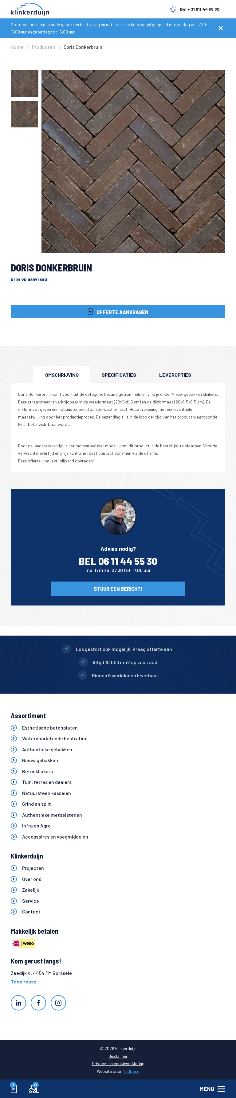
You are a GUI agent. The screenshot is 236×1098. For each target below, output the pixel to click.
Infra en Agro (36, 825)
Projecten (33, 868)
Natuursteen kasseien (46, 793)
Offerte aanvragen (122, 312)
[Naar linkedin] (18, 1002)
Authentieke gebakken (47, 749)
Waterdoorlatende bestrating (55, 738)
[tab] (61, 374)
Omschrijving (62, 375)
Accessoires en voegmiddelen (55, 836)
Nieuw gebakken (40, 760)
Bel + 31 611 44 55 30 (200, 9)
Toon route (23, 981)
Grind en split (36, 804)
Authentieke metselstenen (52, 815)
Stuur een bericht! (118, 589)
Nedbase (131, 1071)
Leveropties (175, 375)
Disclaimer (118, 1056)
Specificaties (119, 375)
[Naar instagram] (58, 1002)
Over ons (31, 879)
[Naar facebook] (38, 1002)
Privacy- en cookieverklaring (118, 1063)
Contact (31, 911)
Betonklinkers (37, 771)
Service (30, 901)
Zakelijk (30, 890)
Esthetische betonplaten (50, 727)
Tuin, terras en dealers (47, 782)
